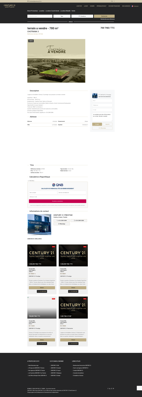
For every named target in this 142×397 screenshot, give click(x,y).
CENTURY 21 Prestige (34, 276)
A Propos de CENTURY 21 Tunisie (36, 368)
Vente (31, 41)
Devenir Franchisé (114, 6)
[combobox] (40, 16)
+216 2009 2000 (62, 220)
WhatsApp (62, 224)
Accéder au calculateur (57, 201)
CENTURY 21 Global (55, 375)
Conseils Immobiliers (78, 373)
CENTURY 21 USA (55, 365)
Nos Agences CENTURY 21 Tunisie (36, 370)
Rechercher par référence (108, 19)
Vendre (92, 6)
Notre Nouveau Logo (33, 365)
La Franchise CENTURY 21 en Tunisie (37, 373)
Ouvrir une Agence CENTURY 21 (80, 368)
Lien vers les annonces (105, 96)
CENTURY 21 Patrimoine (66, 328)
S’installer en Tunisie (78, 375)
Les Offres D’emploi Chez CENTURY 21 (37, 375)
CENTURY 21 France (55, 370)
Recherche (104, 16)
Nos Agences (126, 6)
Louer (86, 6)
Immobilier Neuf (101, 6)
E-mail (97, 124)
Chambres (83, 16)
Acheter (79, 6)
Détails (42, 287)
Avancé (71, 21)
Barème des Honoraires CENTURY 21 (82, 365)
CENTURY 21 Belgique (56, 373)
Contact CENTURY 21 (78, 370)
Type (62, 16)
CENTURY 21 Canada (56, 368)
